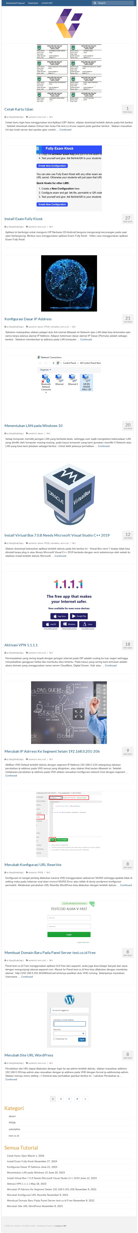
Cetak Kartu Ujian (17, 1155)
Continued (65, 129)
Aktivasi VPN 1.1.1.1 (18, 1183)
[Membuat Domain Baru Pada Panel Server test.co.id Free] (69, 922)
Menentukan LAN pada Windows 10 (27, 1172)
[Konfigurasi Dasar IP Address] (69, 283)
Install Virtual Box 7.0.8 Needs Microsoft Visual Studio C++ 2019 (43, 1178)
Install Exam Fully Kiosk (20, 1161)
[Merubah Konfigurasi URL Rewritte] (69, 824)
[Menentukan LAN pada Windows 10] (69, 386)
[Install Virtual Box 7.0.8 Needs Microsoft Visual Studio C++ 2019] (69, 494)
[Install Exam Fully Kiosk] (69, 178)
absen (40, 327)
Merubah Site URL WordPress (24, 1206)
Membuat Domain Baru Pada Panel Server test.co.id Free (40, 1200)
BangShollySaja (16, 117)
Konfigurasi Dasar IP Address (23, 1166)
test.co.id (42, 117)
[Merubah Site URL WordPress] (69, 1020)
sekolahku (54, 327)
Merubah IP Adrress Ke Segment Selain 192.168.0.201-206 (41, 1189)
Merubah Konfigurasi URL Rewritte (26, 1194)
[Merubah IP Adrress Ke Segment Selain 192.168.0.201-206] (69, 712)
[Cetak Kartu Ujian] (69, 72)
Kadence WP (60, 1226)
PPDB (46, 327)
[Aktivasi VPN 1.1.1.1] (69, 604)
